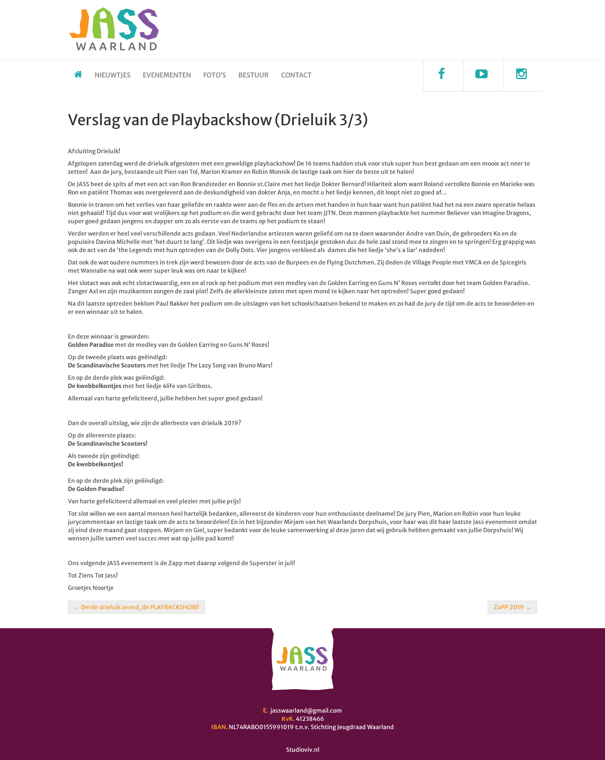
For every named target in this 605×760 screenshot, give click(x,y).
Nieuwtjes (112, 75)
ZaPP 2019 (512, 607)
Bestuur (253, 75)
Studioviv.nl (302, 749)
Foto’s (214, 75)
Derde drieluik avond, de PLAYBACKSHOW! (136, 607)
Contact (296, 75)
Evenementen (167, 75)
